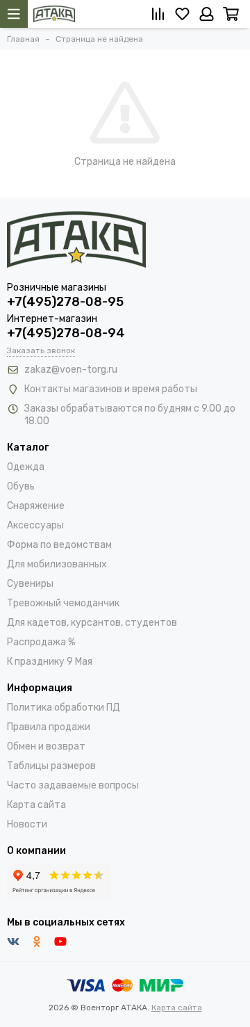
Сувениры (30, 584)
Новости (27, 824)
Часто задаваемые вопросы (73, 785)
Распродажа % (41, 642)
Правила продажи (48, 727)
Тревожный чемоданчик (63, 603)
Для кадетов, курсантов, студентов (92, 623)
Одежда (25, 467)
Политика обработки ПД (63, 707)
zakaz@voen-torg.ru (70, 369)
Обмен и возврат (46, 746)
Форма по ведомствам (59, 545)
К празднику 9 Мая (49, 662)
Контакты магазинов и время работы (110, 389)
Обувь (21, 486)
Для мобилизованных (57, 564)
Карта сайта (36, 805)
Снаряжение (36, 506)
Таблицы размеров (51, 766)
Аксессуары (35, 525)
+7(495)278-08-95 (65, 301)
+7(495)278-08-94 (66, 333)
